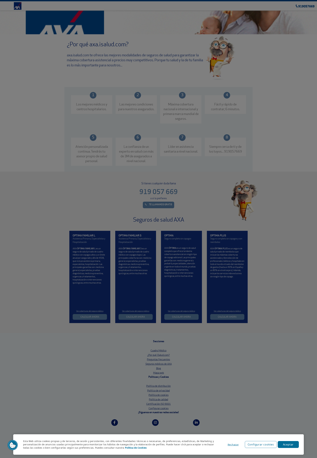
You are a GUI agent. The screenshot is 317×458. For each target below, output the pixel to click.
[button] (12, 445)
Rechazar (233, 444)
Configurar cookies (261, 444)
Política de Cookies (136, 447)
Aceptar (288, 444)
